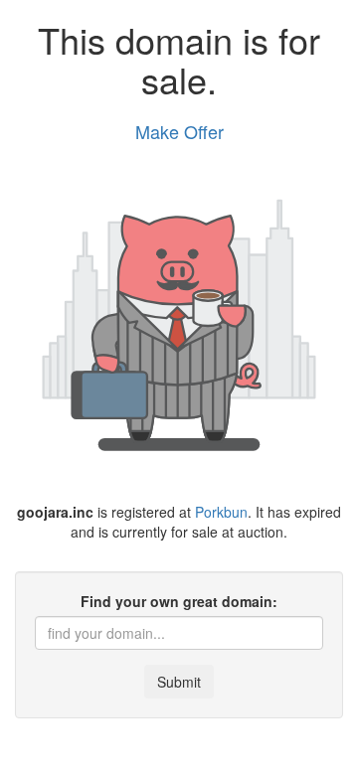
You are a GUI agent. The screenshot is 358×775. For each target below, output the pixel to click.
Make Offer (179, 131)
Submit (179, 682)
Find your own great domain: (179, 601)
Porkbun (221, 512)
